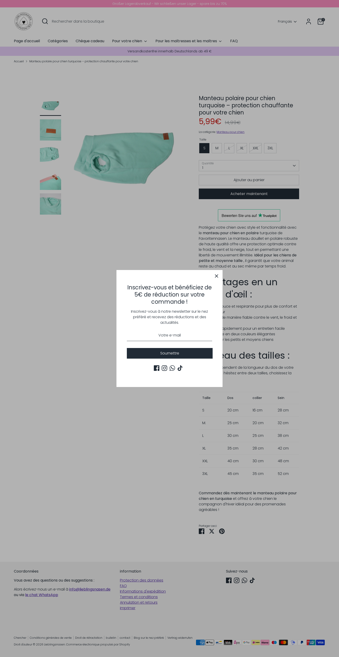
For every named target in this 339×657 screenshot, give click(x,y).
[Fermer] (216, 276)
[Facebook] (156, 368)
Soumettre (169, 353)
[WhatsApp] (172, 368)
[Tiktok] (180, 368)
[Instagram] (164, 368)
